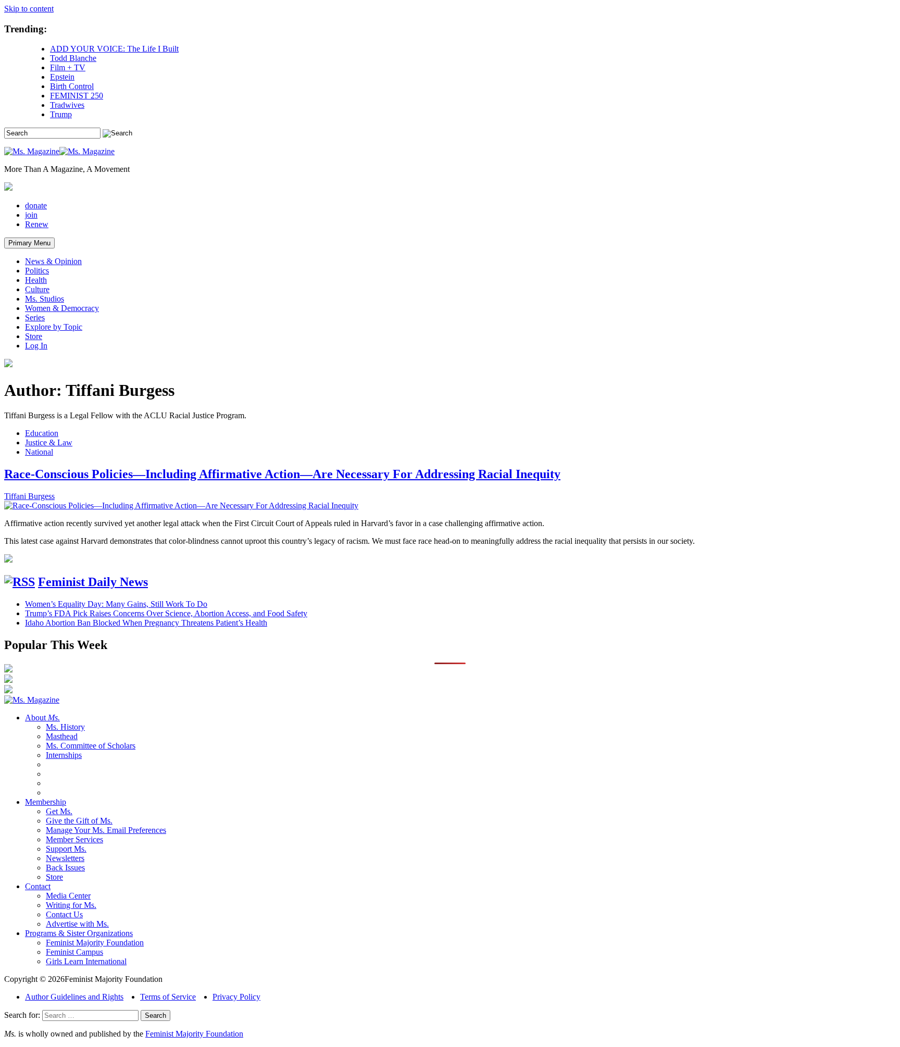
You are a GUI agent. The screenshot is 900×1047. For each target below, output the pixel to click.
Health (36, 280)
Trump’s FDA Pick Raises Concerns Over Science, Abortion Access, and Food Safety (166, 613)
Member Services (74, 839)
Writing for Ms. (71, 905)
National (39, 451)
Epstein (62, 76)
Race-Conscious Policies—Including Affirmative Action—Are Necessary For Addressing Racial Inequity (282, 474)
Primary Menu (29, 243)
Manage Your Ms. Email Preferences (106, 830)
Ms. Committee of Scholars (90, 745)
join (31, 214)
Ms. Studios (44, 298)
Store (33, 336)
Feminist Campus (74, 952)
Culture (37, 289)
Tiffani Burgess (29, 496)
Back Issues (65, 867)
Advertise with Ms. (77, 923)
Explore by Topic (53, 326)
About (42, 717)
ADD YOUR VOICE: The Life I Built (114, 48)
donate (36, 205)
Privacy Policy (236, 996)
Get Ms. (59, 811)
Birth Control (72, 86)
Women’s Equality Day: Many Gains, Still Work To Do (116, 604)
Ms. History (65, 726)
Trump (61, 114)
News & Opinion (53, 261)
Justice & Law (48, 442)
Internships (64, 755)
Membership (45, 801)
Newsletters (65, 858)
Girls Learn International (86, 961)
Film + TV (67, 67)
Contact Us (64, 914)
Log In (36, 345)
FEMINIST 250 (76, 95)
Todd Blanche (73, 58)
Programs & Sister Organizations (79, 933)
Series (35, 317)
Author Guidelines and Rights (74, 996)
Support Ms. (66, 848)
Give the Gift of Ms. (79, 820)
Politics (37, 270)
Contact (38, 886)
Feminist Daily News (93, 582)
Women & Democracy (62, 308)
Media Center (68, 895)
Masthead (62, 736)
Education (41, 433)
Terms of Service (168, 996)
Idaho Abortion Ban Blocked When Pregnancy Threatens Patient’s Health (146, 622)
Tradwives (67, 105)
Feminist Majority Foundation (95, 942)
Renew (36, 224)
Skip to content (29, 8)
